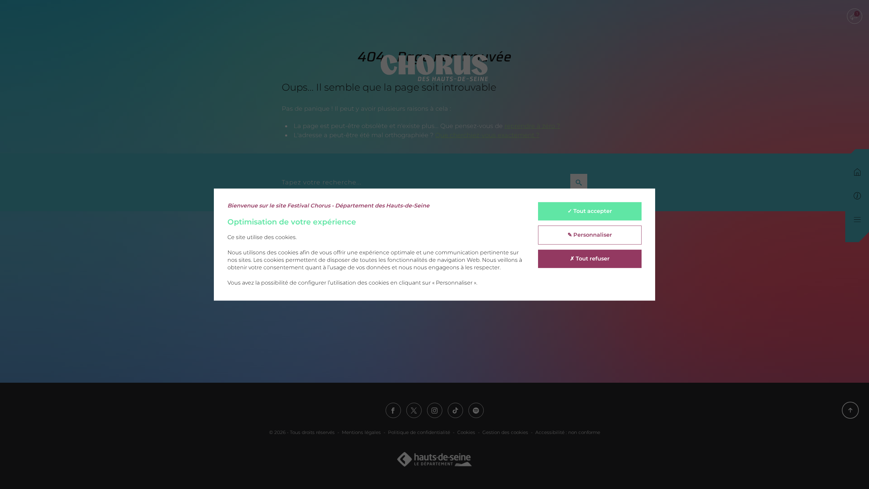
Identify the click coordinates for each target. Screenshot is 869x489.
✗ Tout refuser (590, 258)
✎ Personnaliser (590, 235)
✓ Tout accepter (590, 211)
